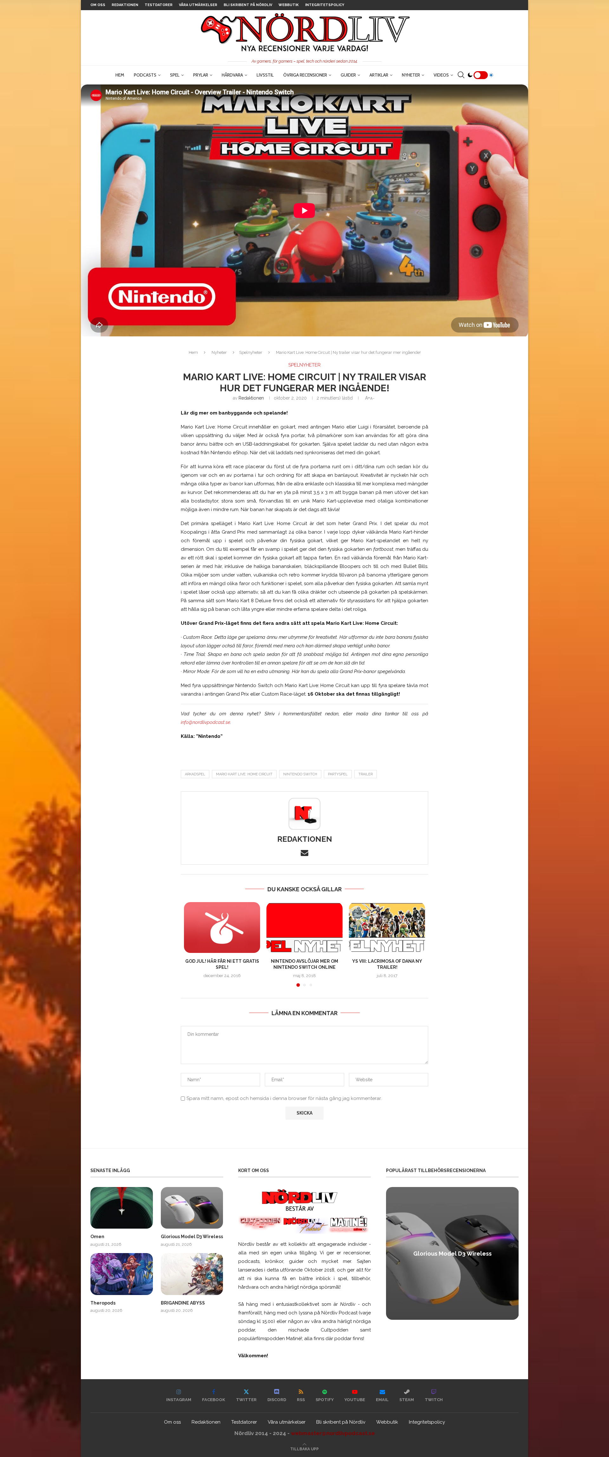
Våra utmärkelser (198, 5)
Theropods (102, 1302)
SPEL (175, 75)
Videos (441, 75)
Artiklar (379, 75)
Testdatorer (159, 5)
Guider (348, 75)
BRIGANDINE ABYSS (183, 1302)
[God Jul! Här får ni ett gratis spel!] (222, 927)
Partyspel (338, 774)
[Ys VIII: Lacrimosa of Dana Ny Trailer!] (387, 927)
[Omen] (121, 1208)
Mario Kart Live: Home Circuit (244, 774)
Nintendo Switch (300, 774)
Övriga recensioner (305, 75)
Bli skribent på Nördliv (248, 5)
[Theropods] (121, 1274)
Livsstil (265, 75)
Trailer (365, 774)
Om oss (97, 5)
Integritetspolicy (324, 5)
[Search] (461, 75)
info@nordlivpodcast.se (205, 722)
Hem (119, 75)
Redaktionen (125, 5)
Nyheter (411, 75)
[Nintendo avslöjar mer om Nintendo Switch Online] (304, 927)
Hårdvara (232, 75)
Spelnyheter (250, 352)
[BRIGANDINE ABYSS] (192, 1274)
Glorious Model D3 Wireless (192, 1236)
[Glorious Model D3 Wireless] (192, 1208)
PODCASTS (145, 75)
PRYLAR (200, 75)
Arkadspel (195, 774)
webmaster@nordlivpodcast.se (333, 1433)
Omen (97, 1236)
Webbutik (288, 5)
